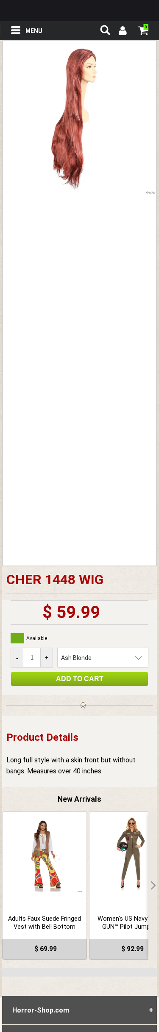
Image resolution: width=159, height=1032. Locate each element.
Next (152, 885)
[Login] (122, 32)
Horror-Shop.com (80, 10)
